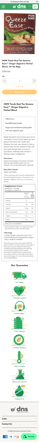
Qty (3, 76)
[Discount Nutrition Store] (19, 6)
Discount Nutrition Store (22, 431)
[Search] (30, 6)
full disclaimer (13, 258)
